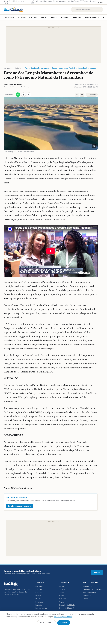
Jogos (61, 593)
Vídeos (62, 589)
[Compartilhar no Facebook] (23, 94)
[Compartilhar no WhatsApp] (18, 94)
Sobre (6, 87)
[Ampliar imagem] (94, 146)
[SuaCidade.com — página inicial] (13, 9)
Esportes (77, 17)
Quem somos (88, 586)
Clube (61, 596)
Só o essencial (46, 623)
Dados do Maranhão (67, 608)
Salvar (93, 95)
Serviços (62, 599)
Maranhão (9, 17)
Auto (100, 2)
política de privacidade (63, 617)
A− (77, 95)
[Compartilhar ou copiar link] (29, 94)
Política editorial (16, 87)
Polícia (54, 17)
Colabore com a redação (19, 506)
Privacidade (87, 599)
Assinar (97, 572)
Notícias (18, 68)
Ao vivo (62, 586)
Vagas (61, 602)
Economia (65, 17)
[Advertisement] (53, 45)
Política (44, 17)
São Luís (22, 17)
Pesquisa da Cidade (67, 605)
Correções (27, 87)
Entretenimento (92, 17)
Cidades (33, 17)
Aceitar (63, 623)
